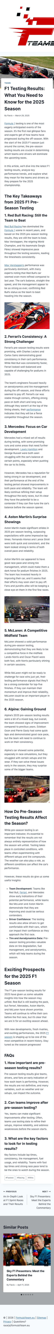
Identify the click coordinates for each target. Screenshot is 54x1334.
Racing (20, 1178)
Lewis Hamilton (29, 449)
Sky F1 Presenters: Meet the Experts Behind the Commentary (40, 1199)
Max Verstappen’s (14, 265)
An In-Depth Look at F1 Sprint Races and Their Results (13, 1197)
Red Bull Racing (13, 226)
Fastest (10, 1178)
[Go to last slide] (8, 1263)
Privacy (7, 1321)
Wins (30, 1178)
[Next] (46, 1263)
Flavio (9, 115)
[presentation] (27, 1250)
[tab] (21, 1294)
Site (39, 1317)
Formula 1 (9, 123)
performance (33, 409)
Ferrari (23, 892)
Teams (7, 83)
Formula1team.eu (25, 1317)
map (43, 1317)
